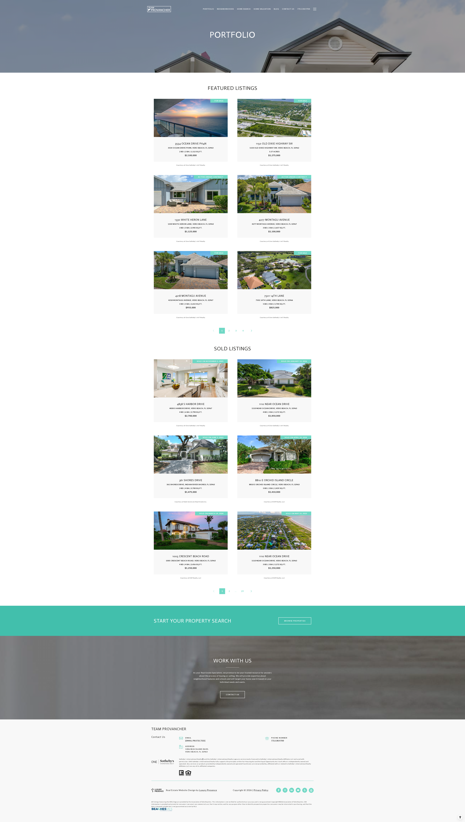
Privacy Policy (261, 790)
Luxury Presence (208, 790)
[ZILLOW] (311, 790)
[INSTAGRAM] (285, 790)
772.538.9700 (277, 741)
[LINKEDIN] (291, 790)
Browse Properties (295, 621)
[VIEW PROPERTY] (191, 130)
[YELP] (304, 790)
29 (242, 591)
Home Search (244, 9)
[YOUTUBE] (298, 790)
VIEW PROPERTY (191, 132)
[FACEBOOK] (278, 790)
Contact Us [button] (232, 695)
